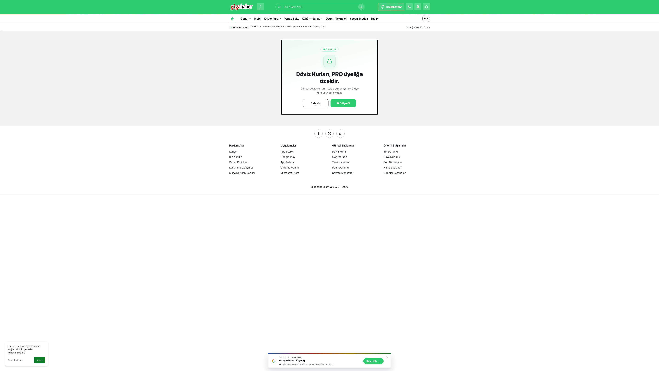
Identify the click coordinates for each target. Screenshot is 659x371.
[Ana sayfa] (232, 18)
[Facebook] (318, 134)
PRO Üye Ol (343, 103)
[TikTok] (340, 134)
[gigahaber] (241, 6)
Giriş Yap (316, 103)
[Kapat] (387, 357)
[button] (409, 6)
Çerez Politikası (15, 360)
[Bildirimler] (426, 6)
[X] (329, 134)
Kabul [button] (40, 360)
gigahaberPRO (394, 6)
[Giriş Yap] (417, 6)
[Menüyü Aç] (260, 6)
